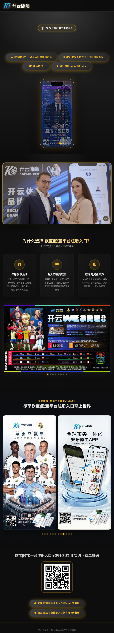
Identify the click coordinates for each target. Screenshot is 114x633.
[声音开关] (106, 218)
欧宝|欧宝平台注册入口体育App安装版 (59, 584)
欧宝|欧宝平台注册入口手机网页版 (84, 57)
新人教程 (38, 66)
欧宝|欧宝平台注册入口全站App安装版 (59, 575)
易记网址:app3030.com (73, 66)
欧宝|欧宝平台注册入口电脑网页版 (33, 57)
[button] (42, 506)
